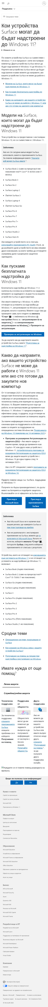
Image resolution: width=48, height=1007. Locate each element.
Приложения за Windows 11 (11, 807)
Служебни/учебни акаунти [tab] (17, 693)
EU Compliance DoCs (35, 999)
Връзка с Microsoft (8, 995)
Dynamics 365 (7, 900)
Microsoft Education (9, 850)
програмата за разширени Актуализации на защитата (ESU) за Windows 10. (26, 470)
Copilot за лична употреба (11, 799)
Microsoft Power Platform (10, 947)
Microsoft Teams (8, 916)
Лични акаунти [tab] (11, 684)
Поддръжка (7, 8)
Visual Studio (7, 955)
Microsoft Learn (7, 932)
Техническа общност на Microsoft (13, 940)
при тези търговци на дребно (20, 527)
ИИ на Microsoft (8, 889)
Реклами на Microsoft (9, 908)
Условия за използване (34, 995)
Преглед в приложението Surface (36, 502)
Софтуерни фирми (8, 951)
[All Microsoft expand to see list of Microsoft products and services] (3, 3)
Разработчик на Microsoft (11, 928)
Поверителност (20, 995)
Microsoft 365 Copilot (9, 912)
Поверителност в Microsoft (11, 971)
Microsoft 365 (7, 803)
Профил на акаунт (8, 818)
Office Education (8, 865)
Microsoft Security (8, 893)
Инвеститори (7, 975)
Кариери (5, 967)
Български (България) (13, 982)
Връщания (6, 826)
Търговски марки (8, 999)
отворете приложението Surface (8, 724)
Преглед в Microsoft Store (11, 501)
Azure (4, 896)
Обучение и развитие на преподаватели (15, 869)
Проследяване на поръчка (11, 830)
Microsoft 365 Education (10, 861)
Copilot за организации (10, 795)
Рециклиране (7, 834)
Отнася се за (9, 50)
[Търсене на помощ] (9, 3)
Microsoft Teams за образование (13, 857)
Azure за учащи (7, 877)
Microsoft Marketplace (9, 943)
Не (30, 782)
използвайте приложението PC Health (18, 244)
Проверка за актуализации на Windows (23, 334)
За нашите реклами (21, 999)
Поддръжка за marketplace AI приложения (16, 936)
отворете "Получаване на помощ (40, 745)
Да (17, 782)
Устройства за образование (11, 853)
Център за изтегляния (10, 822)
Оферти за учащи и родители (12, 873)
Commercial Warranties (10, 838)
